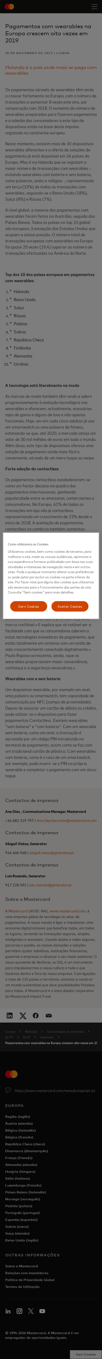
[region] (51, 575)
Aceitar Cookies (70, 606)
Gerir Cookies (28, 606)
